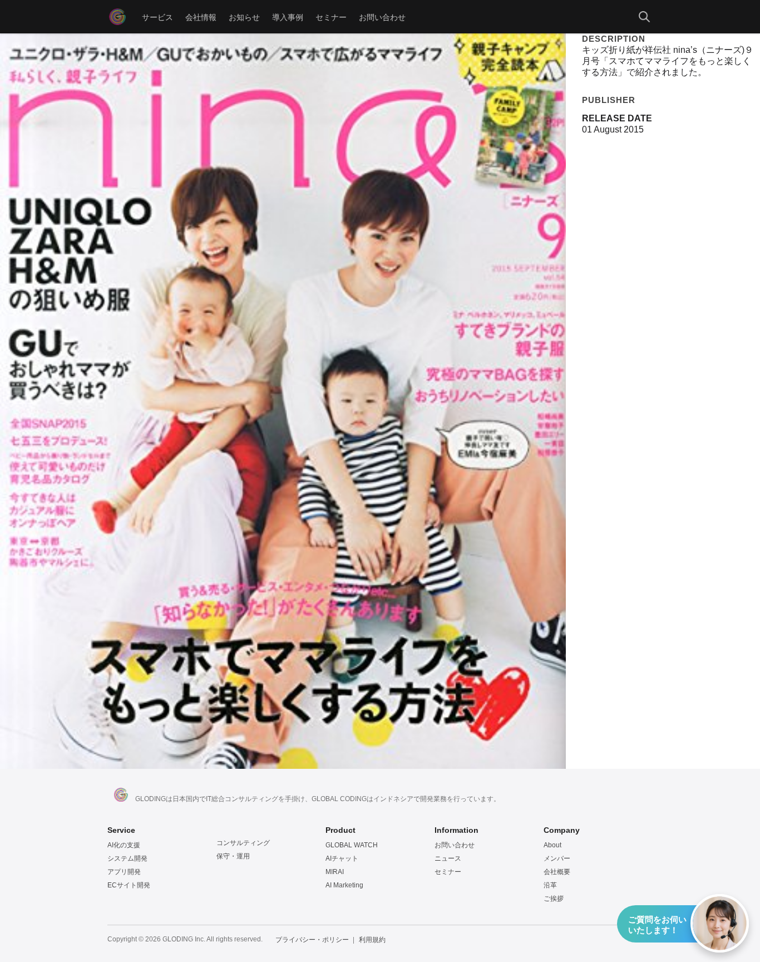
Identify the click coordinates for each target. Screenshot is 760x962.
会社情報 (200, 17)
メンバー (557, 858)
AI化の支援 (123, 845)
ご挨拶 (554, 898)
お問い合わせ (382, 17)
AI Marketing (344, 885)
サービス (157, 17)
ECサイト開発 (128, 885)
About (552, 845)
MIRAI (334, 872)
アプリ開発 (124, 872)
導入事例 (287, 17)
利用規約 (372, 940)
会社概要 (557, 872)
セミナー (331, 17)
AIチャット (341, 858)
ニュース (448, 858)
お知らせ (244, 17)
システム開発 (127, 858)
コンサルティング (243, 843)
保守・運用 (233, 856)
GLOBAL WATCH (351, 845)
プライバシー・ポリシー (312, 940)
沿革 (550, 885)
